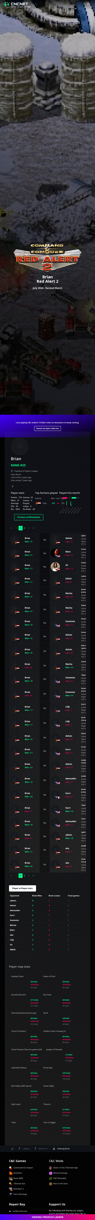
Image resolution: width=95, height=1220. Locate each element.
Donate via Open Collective (47, 428)
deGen (13, 905)
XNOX (13, 949)
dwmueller (15, 910)
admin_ (13, 900)
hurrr (12, 915)
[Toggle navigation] (88, 4)
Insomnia (14, 920)
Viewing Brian (61, 1148)
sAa (11, 935)
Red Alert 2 (41, 1148)
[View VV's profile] (55, 566)
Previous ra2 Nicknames (28, 517)
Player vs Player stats (22, 888)
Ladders (24, 1148)
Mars (12, 930)
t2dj (12, 940)
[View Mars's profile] (55, 553)
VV (11, 945)
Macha (13, 925)
